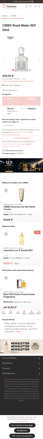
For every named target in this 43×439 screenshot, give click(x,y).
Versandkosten (9, 381)
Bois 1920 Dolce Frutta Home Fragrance (19, 295)
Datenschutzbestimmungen (11, 146)
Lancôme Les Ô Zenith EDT (18, 250)
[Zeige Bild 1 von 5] (13, 70)
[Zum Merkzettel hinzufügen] (6, 190)
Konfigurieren (22, 431)
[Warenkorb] (26, 6)
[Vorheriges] (4, 59)
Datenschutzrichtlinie (21, 132)
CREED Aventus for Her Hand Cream (19, 207)
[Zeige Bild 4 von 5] (25, 70)
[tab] (21, 325)
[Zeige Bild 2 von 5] (17, 70)
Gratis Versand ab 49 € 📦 (23, 1)
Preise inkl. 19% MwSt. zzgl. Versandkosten (18, 81)
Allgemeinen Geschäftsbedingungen (13, 144)
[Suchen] (35, 5)
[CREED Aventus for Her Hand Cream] (21, 195)
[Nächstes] (39, 59)
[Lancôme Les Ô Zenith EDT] (21, 238)
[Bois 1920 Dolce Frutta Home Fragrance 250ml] (21, 282)
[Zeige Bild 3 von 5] (21, 70)
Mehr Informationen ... (21, 421)
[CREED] (21, 38)
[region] (21, 59)
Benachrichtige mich (21, 138)
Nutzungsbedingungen (11, 134)
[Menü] (39, 5)
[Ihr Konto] (30, 5)
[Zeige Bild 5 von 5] (30, 70)
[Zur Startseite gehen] (11, 6)
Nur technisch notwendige (22, 425)
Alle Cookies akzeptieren (22, 436)
